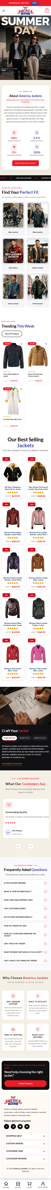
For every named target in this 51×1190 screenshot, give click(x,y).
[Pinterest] (27, 1126)
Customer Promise (25, 1158)
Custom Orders (25, 1143)
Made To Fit (25, 738)
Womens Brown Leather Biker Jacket (38, 579)
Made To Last (40, 738)
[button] (3, 10)
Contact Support (25, 1083)
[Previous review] (18, 846)
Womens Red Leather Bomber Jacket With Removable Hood (12, 534)
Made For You (9, 738)
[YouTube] (20, 1126)
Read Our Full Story (25, 163)
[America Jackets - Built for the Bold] (25, 10)
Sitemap (25, 1171)
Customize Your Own (12, 764)
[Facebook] (6, 1126)
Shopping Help (25, 1136)
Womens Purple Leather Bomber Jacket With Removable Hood (12, 579)
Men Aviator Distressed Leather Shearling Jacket (38, 488)
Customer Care (25, 1151)
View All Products (12, 334)
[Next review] (31, 846)
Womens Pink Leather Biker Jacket (38, 670)
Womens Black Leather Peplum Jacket (38, 624)
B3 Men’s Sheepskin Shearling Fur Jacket (13, 488)
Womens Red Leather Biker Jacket (12, 670)
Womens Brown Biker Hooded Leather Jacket (13, 624)
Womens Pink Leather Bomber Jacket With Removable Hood (38, 534)
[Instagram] (13, 1126)
